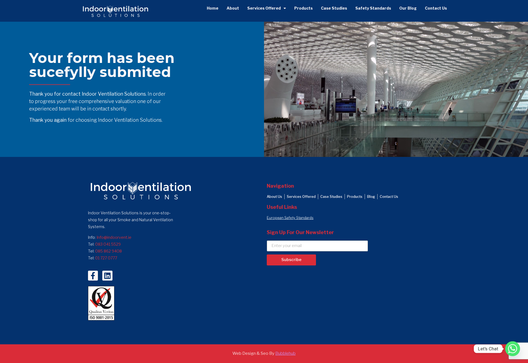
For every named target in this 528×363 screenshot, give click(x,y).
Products (303, 8)
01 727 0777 (106, 258)
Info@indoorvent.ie (114, 237)
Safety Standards (373, 8)
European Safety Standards (290, 218)
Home (212, 8)
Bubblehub (285, 353)
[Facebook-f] (93, 276)
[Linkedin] (107, 276)
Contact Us (436, 8)
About (233, 8)
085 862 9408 (108, 251)
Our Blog (408, 8)
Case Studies (334, 8)
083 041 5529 (108, 244)
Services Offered (264, 8)
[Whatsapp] (512, 348)
